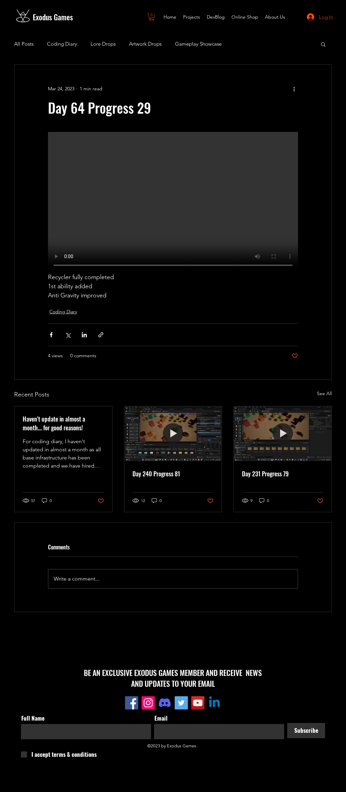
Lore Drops (103, 44)
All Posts (23, 44)
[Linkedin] (214, 702)
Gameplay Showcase (198, 44)
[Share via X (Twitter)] (68, 335)
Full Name (33, 718)
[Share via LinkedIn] (84, 335)
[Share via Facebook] (51, 335)
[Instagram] (148, 702)
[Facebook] (131, 702)
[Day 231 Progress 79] (282, 433)
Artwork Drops (145, 44)
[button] (151, 17)
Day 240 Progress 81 (156, 473)
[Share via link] (101, 335)
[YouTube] (197, 702)
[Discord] (164, 702)
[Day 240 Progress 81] (173, 433)
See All (324, 393)
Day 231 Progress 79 (265, 473)
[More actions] (294, 89)
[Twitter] (181, 702)
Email (161, 718)
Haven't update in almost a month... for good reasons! (54, 423)
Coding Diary (62, 44)
